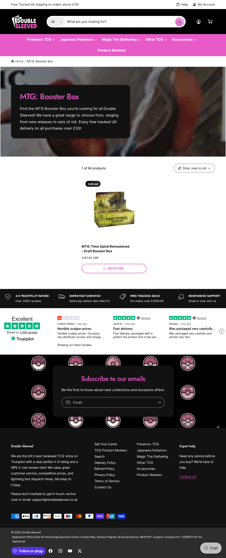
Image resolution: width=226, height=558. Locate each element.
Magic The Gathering (152, 457)
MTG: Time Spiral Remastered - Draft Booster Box (105, 249)
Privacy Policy (104, 475)
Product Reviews (149, 475)
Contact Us (102, 487)
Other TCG (145, 463)
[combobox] (126, 21)
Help (184, 4)
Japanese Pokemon (151, 450)
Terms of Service (106, 481)
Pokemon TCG (148, 444)
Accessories (146, 469)
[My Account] (198, 21)
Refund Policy (104, 469)
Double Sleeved (31, 532)
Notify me (116, 268)
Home (19, 61)
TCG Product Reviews (110, 450)
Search (99, 457)
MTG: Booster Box (40, 61)
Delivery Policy (105, 463)
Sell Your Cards (105, 444)
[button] (210, 21)
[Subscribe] (159, 402)
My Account (206, 4)
